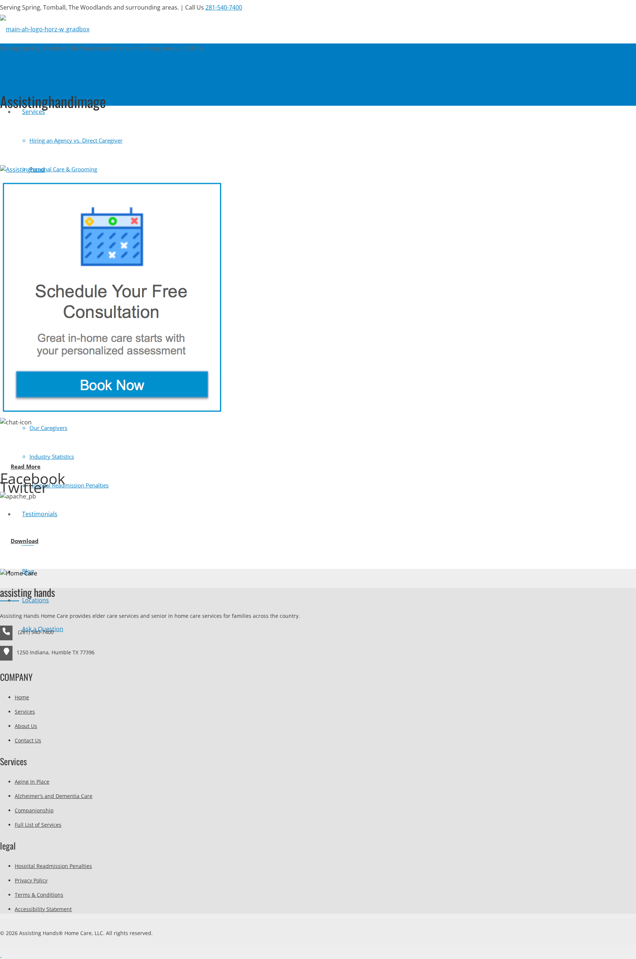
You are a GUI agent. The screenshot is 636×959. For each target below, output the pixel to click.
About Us (26, 725)
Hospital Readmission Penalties (53, 865)
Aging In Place (32, 781)
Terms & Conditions (39, 894)
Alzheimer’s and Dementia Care (53, 795)
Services (25, 711)
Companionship (34, 810)
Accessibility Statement (43, 909)
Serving (121, 7)
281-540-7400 (223, 7)
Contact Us (28, 740)
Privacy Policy (31, 880)
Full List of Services (38, 824)
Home (22, 697)
